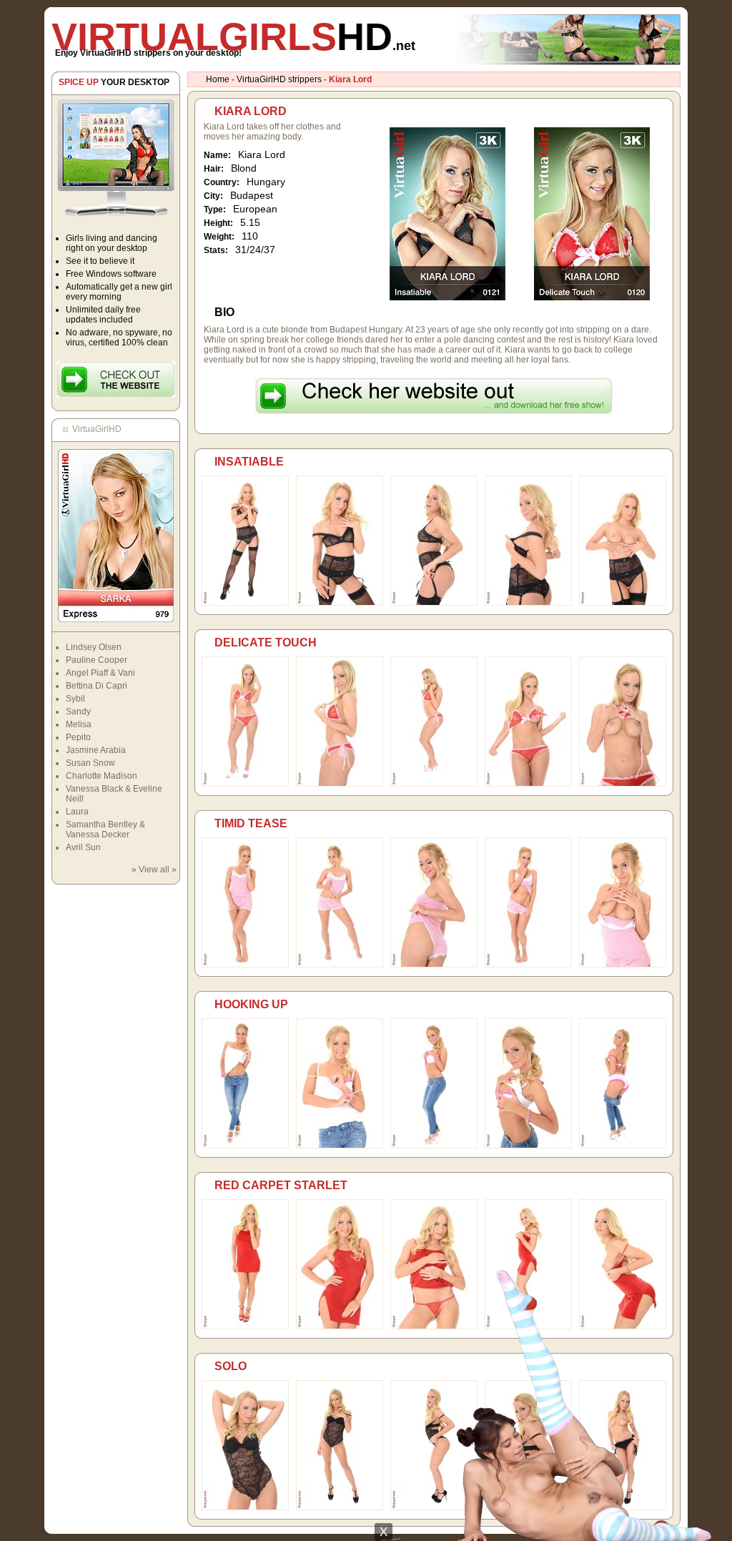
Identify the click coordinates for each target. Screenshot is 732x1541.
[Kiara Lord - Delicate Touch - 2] (339, 784)
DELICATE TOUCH (265, 642)
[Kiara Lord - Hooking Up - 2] (339, 1146)
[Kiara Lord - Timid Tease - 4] (528, 965)
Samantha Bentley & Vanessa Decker (105, 829)
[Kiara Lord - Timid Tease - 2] (339, 965)
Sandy (78, 712)
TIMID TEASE (250, 823)
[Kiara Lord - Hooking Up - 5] (622, 1146)
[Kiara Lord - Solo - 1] (245, 1507)
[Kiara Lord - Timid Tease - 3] (434, 965)
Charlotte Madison (101, 776)
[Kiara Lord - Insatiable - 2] (339, 603)
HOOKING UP (251, 1004)
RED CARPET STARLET (280, 1185)
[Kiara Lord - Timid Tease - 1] (245, 965)
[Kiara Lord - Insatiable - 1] (245, 603)
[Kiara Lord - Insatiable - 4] (528, 603)
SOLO (230, 1366)
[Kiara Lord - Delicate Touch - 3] (434, 784)
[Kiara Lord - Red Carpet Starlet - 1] (245, 1326)
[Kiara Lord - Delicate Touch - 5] (622, 784)
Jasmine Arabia (96, 750)
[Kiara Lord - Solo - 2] (339, 1507)
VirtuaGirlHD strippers (279, 79)
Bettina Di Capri (96, 686)
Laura (77, 812)
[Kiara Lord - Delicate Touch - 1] (245, 784)
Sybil (75, 699)
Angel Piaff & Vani (100, 673)
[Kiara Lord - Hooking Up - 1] (245, 1146)
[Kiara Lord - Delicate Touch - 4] (528, 784)
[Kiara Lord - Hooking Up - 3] (434, 1146)
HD (233, 36)
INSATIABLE (249, 462)
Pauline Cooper (96, 660)
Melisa (79, 724)
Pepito (78, 737)
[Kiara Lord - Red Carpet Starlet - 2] (339, 1326)
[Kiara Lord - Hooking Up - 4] (528, 1146)
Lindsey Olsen (94, 647)
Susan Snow (90, 763)
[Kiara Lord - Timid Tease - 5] (622, 965)
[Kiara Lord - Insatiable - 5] (622, 603)
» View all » (154, 870)
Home (217, 79)
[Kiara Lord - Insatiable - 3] (434, 603)
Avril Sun (83, 847)
